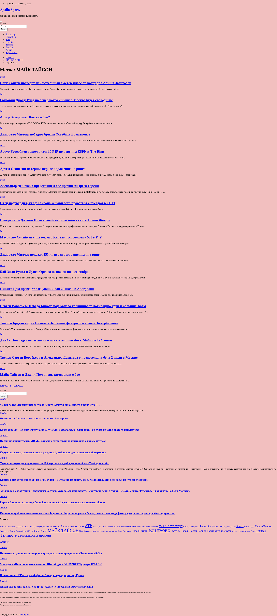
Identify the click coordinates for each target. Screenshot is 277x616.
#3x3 (2, 526)
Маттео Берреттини (101, 531)
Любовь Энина (39, 530)
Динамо (232, 526)
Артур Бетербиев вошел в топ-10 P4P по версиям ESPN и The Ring (52, 151)
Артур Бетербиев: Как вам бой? (25, 117)
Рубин (236, 531)
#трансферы (78, 526)
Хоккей (9, 50)
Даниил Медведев (220, 526)
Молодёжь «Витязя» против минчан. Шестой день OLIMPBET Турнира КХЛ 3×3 (51, 564)
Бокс (8, 39)
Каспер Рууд (249, 526)
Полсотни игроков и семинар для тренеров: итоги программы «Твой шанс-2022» (51, 553)
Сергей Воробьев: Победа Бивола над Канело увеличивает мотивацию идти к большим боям (73, 306)
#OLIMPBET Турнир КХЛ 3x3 (17, 526)
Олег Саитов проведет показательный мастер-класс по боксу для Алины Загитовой (65, 83)
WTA (163, 526)
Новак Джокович (124, 531)
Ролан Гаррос (198, 530)
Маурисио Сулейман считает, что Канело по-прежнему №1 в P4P (51, 237)
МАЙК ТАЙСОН (63, 530)
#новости (66, 526)
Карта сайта (11, 52)
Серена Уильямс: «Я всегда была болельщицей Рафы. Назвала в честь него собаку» (52, 502)
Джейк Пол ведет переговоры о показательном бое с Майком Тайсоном (56, 340)
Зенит (240, 526)
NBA (118, 526)
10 (15, 385)
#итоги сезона (53, 526)
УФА (15, 536)
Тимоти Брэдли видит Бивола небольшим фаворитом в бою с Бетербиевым (59, 323)
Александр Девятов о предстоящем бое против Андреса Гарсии (49, 186)
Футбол (9, 47)
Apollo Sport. (10, 10)
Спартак (261, 531)
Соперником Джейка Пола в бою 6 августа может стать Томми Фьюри (55, 220)
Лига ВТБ (26, 531)
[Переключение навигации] (1, 21)
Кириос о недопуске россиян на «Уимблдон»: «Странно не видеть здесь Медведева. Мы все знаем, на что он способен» (74, 479)
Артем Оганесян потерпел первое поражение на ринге (42, 169)
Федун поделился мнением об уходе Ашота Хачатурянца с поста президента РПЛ (51, 404)
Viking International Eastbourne (147, 526)
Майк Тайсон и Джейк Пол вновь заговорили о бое (40, 374)
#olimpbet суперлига (38, 526)
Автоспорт (11, 34)
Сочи (253, 531)
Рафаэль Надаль (180, 530)
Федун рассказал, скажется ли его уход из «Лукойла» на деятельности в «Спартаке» (53, 452)
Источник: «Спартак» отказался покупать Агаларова (34, 418)
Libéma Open (111, 526)
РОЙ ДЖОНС (159, 531)
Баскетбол (11, 37)
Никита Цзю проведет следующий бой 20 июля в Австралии (47, 289)
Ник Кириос (113, 531)
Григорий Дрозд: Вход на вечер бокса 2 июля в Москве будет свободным (56, 100)
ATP (88, 525)
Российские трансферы (220, 530)
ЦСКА (34, 535)
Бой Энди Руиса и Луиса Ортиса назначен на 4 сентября (44, 272)
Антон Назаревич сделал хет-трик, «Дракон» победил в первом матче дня (46, 586)
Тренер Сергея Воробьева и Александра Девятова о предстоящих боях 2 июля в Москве (69, 357)
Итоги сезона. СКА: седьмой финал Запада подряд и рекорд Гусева (42, 575)
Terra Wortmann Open (128, 526)
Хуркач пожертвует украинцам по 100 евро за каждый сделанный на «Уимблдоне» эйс (54, 463)
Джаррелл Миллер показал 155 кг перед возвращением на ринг (50, 254)
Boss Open (97, 526)
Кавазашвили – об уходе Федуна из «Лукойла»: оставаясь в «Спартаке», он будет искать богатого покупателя (69, 429)
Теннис (9, 44)
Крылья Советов (16, 531)
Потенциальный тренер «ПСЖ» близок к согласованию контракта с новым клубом (53, 440)
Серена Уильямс (244, 531)
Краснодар (4, 531)
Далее (20, 385)
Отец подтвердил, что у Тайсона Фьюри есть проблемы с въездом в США (57, 203)
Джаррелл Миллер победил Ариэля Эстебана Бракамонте (45, 134)
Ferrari (104, 526)
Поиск (3, 23)
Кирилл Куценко (263, 526)
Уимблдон (24, 535)
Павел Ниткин (140, 530)
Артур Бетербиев (191, 526)
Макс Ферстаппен (86, 531)
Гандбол (10, 42)
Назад (3, 385)
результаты (45, 535)
